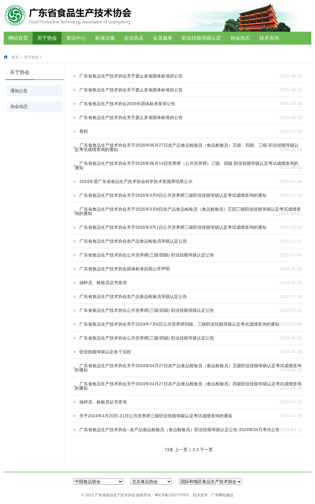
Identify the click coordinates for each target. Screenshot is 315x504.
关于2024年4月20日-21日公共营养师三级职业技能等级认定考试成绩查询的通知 (155, 415)
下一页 (206, 449)
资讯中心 (76, 38)
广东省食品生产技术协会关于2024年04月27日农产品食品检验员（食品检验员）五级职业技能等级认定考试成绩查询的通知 (188, 367)
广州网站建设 (222, 495)
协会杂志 (240, 38)
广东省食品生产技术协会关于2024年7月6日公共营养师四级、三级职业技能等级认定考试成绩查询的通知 (179, 324)
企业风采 (134, 38)
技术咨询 (269, 38)
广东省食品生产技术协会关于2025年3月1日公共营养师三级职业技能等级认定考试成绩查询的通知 (172, 227)
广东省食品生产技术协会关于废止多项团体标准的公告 (131, 75)
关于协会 (47, 38)
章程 (83, 131)
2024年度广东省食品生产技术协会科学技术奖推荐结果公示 (136, 181)
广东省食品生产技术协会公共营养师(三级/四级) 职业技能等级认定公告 (146, 254)
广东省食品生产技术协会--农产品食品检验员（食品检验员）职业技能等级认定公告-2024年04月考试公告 (179, 429)
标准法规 (105, 38)
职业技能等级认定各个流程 (105, 351)
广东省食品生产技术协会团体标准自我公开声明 (124, 268)
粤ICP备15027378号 (172, 495)
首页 (15, 57)
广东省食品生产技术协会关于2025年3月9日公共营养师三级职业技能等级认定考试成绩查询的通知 (172, 195)
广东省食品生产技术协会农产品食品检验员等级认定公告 (133, 241)
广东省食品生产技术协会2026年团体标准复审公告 (127, 103)
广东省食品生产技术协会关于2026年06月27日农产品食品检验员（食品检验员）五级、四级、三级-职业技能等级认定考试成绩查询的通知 (187, 147)
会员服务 (163, 38)
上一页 (181, 449)
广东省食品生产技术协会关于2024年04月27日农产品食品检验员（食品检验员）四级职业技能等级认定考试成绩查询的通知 (188, 386)
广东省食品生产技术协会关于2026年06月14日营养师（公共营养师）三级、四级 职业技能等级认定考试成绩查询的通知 (186, 165)
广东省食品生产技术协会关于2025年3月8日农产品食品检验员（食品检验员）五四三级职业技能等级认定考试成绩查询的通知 (188, 211)
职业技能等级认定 (201, 38)
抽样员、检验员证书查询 (103, 282)
